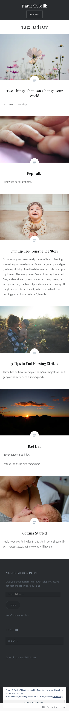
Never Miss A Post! (22, 573)
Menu (36, 14)
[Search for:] (34, 640)
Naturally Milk (34, 6)
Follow (13, 605)
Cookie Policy (57, 696)
